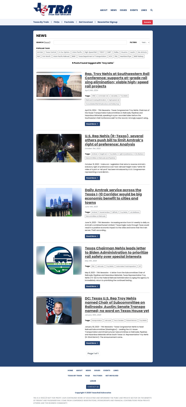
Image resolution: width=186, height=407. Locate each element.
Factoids (69, 22)
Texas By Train (41, 22)
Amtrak (40, 52)
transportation (97, 320)
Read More (91, 124)
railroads (100, 266)
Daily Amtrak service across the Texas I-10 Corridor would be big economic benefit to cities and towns (113, 196)
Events (134, 10)
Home (70, 370)
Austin (132, 52)
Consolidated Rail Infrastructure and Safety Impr (102, 104)
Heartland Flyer (125, 56)
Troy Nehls (124, 96)
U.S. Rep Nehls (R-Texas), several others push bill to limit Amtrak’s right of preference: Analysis (114, 140)
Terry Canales (119, 320)
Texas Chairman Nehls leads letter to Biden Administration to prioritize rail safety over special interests (116, 252)
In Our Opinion (64, 52)
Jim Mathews (134, 212)
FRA (116, 56)
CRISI (93, 96)
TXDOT (102, 52)
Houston (124, 52)
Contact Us (93, 387)
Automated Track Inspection (126, 266)
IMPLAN (114, 212)
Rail (38, 56)
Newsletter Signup (107, 22)
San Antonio (142, 52)
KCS (110, 56)
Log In (93, 381)
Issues (123, 10)
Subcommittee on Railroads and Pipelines (100, 158)
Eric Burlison (140, 154)
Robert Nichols (131, 320)
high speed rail (114, 100)
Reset (47, 42)
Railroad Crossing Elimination (96, 100)
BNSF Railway (138, 56)
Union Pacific (77, 52)
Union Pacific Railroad (61, 56)
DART (109, 52)
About (103, 10)
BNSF (74, 56)
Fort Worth (46, 56)
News (114, 10)
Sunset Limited (105, 212)
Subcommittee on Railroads (95, 216)
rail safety (114, 96)
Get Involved (86, 22)
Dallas (116, 52)
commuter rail (103, 96)
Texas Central (51, 52)
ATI (140, 266)
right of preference (126, 154)
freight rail (103, 154)
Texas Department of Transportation (92, 56)
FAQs (56, 22)
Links (144, 10)
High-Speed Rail (91, 52)
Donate (147, 22)
